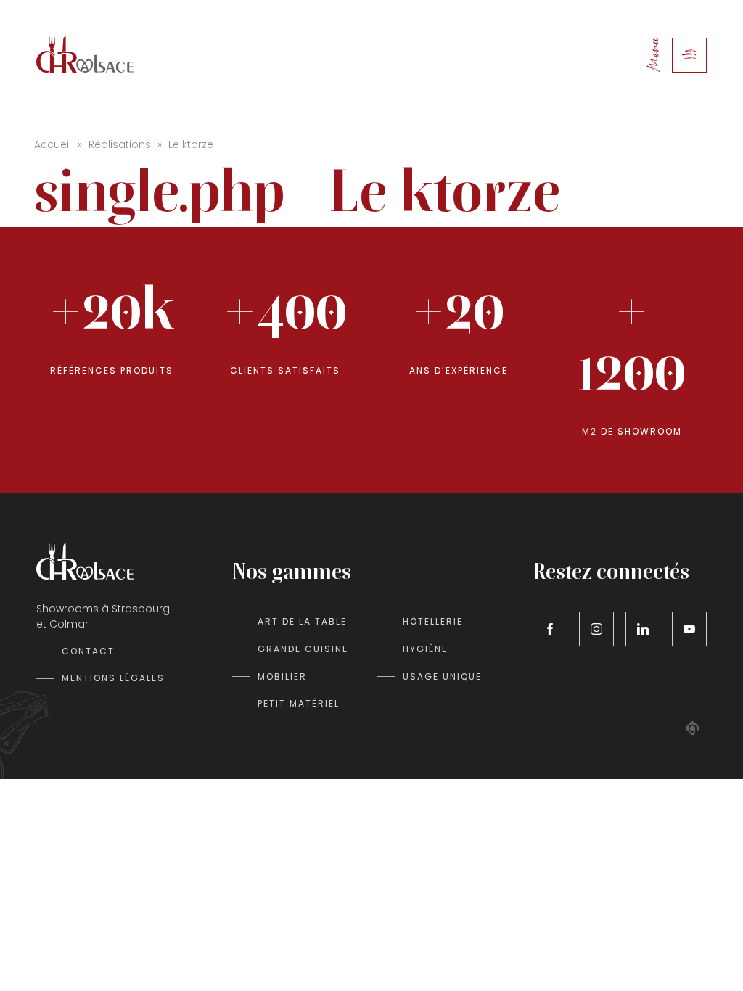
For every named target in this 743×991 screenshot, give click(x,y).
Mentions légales (113, 678)
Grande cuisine (303, 649)
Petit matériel (299, 703)
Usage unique (442, 676)
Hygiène (425, 649)
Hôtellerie (433, 621)
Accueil (52, 144)
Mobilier (282, 676)
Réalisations (120, 144)
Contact (88, 651)
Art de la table (302, 621)
